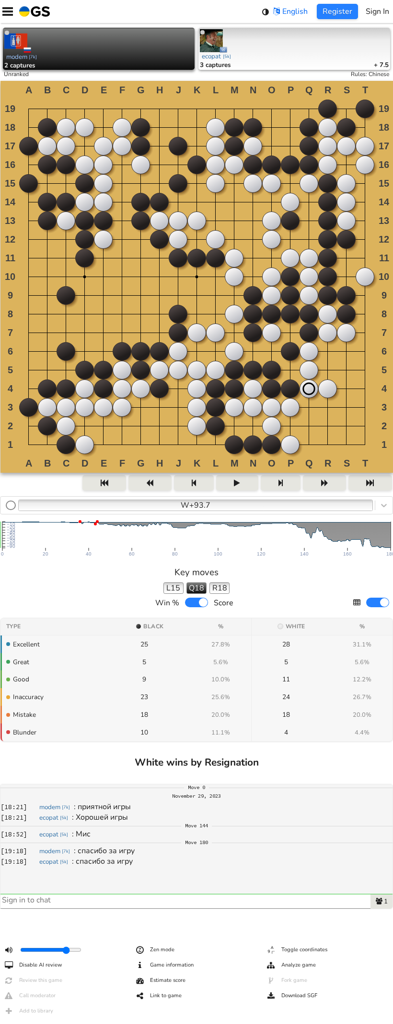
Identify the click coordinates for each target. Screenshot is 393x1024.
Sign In (377, 11)
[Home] (32, 11)
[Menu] (7, 11)
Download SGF (299, 995)
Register (337, 11)
